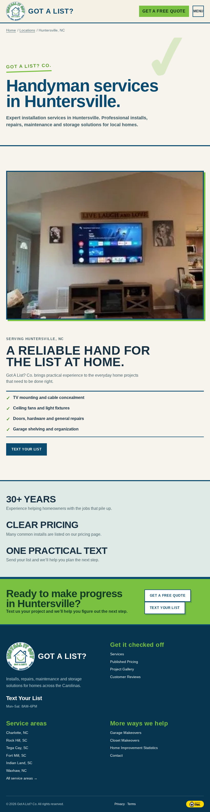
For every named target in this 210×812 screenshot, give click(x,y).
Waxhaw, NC (16, 770)
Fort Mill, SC (16, 755)
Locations (27, 30)
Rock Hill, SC (16, 740)
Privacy (119, 804)
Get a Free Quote (164, 11)
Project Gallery (122, 669)
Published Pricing (124, 662)
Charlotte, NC (17, 733)
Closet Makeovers (124, 740)
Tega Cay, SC (17, 748)
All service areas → (21, 778)
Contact (116, 755)
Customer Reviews (125, 677)
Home (11, 30)
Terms (131, 804)
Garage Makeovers (125, 733)
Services (117, 654)
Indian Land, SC (19, 763)
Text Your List (26, 449)
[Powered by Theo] (195, 804)
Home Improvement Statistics (134, 748)
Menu (198, 11)
